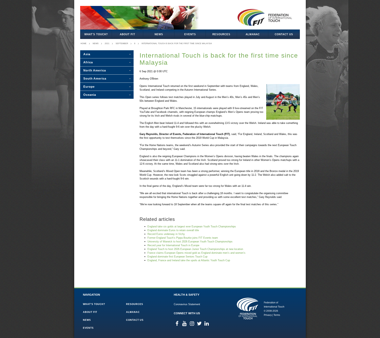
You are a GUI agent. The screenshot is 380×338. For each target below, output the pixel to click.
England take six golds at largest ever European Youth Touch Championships (191, 226)
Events (190, 34)
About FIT (127, 34)
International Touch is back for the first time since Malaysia (177, 43)
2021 (107, 43)
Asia (86, 54)
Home (83, 43)
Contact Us (284, 34)
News (159, 34)
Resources (221, 34)
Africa (88, 62)
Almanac (253, 34)
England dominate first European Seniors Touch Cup (177, 256)
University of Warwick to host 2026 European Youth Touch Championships (190, 241)
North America (94, 70)
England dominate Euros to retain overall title (173, 230)
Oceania (89, 94)
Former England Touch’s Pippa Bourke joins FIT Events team (182, 237)
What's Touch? (96, 34)
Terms (277, 315)
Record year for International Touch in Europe (173, 245)
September (122, 43)
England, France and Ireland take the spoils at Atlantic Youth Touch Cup (188, 260)
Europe (89, 86)
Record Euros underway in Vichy (166, 234)
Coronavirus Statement (187, 304)
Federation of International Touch (247, 308)
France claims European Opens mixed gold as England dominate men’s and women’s (196, 252)
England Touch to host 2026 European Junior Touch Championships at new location (195, 249)
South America (94, 78)
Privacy (268, 315)
